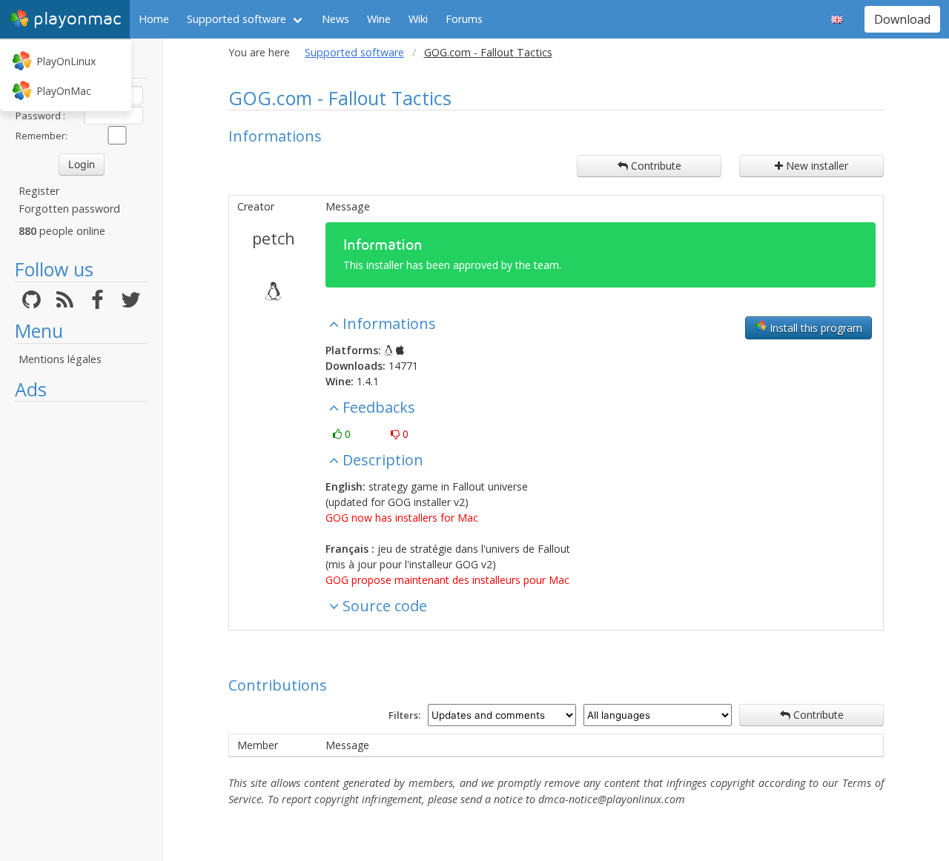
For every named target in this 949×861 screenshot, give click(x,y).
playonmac (77, 19)
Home (154, 19)
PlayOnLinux (66, 61)
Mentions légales (60, 359)
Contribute (654, 166)
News (335, 19)
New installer (815, 166)
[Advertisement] (81, 631)
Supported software (236, 19)
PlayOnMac (63, 91)
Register (39, 191)
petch (273, 238)
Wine (379, 19)
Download (902, 19)
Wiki (418, 19)
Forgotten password (69, 209)
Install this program (814, 328)
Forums (464, 19)
